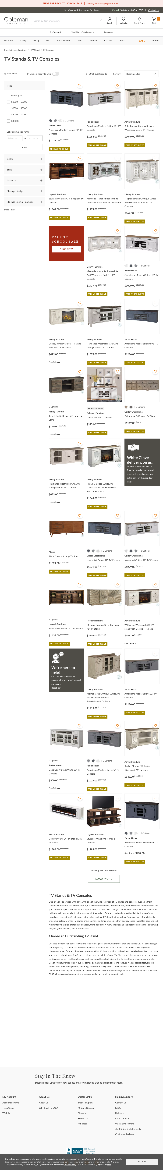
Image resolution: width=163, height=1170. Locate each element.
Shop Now (66, 249)
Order (8, 1107)
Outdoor (93, 40)
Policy (122, 1118)
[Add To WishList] (80, 85)
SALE (142, 40)
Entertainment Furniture (15, 50)
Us (43, 1102)
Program (85, 1102)
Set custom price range (18, 131)
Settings (10, 1102)
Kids (80, 40)
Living (23, 40)
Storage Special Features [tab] (20, 201)
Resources (108, 33)
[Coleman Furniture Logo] (16, 23)
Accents (108, 40)
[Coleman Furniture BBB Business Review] (81, 1153)
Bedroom (8, 40)
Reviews (124, 1134)
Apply (24, 147)
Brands (155, 40)
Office (122, 40)
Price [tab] (9, 85)
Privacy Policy (70, 1164)
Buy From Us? (48, 1107)
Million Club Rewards (82, 33)
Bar (48, 40)
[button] (109, 21)
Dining (36, 40)
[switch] (55, 74)
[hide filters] (11, 73)
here (109, 1164)
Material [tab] (11, 180)
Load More (103, 879)
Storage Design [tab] (15, 190)
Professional (55, 33)
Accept (142, 1162)
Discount (86, 1107)
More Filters (9, 209)
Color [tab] (10, 158)
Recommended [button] (133, 74)
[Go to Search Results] (101, 20)
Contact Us (153, 10)
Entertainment (64, 40)
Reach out (56, 687)
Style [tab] (9, 169)
